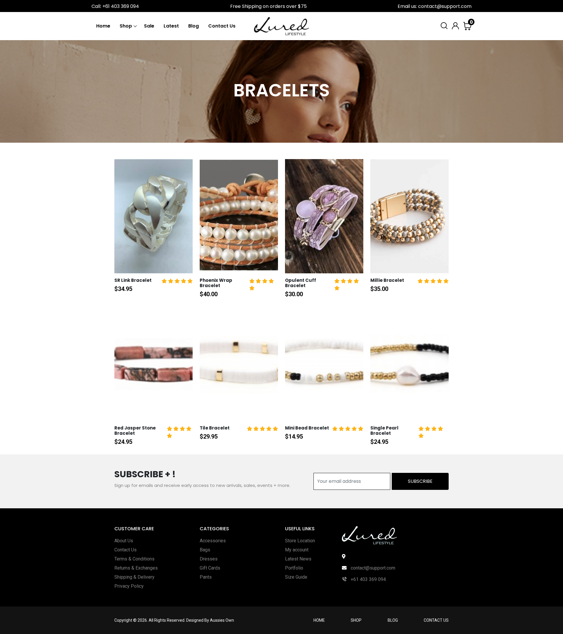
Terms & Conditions (134, 559)
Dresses (209, 559)
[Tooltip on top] (146, 273)
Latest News (298, 559)
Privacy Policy (129, 586)
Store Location (300, 540)
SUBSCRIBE (420, 481)
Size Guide (296, 577)
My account (296, 550)
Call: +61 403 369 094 (115, 6)
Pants (206, 577)
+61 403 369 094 (368, 579)
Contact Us (221, 26)
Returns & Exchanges (136, 568)
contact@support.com (372, 568)
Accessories (213, 540)
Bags (205, 550)
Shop (126, 26)
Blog (193, 26)
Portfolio (294, 568)
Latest (171, 26)
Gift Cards (210, 568)
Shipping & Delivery (134, 577)
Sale (149, 26)
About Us (123, 540)
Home (103, 26)
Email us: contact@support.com (435, 6)
